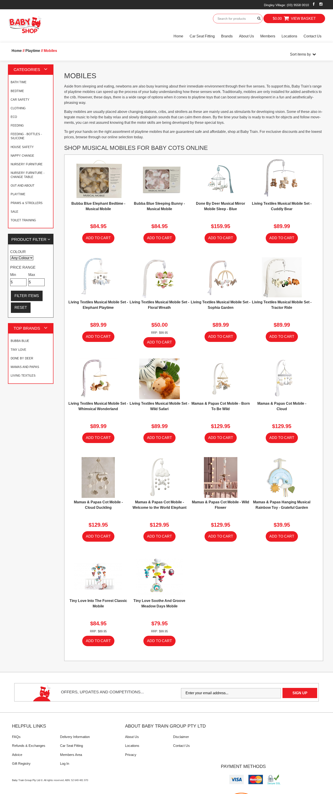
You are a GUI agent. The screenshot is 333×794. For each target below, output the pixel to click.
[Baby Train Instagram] (321, 4)
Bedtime (17, 91)
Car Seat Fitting (202, 36)
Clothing (18, 108)
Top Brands (27, 328)
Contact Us (312, 36)
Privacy (130, 755)
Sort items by (300, 54)
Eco (14, 117)
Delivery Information (75, 737)
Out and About (22, 185)
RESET (20, 307)
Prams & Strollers (27, 203)
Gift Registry (21, 763)
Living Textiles (23, 375)
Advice (17, 755)
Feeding (17, 125)
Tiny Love (18, 349)
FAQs (16, 737)
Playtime (18, 194)
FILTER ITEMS (26, 296)
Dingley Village (286, 5)
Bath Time (19, 82)
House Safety (22, 147)
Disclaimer (181, 737)
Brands (227, 36)
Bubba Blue (20, 341)
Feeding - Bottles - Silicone (26, 136)
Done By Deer (22, 358)
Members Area (71, 755)
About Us (246, 36)
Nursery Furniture (27, 164)
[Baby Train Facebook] (313, 4)
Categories (27, 69)
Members (267, 36)
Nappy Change (22, 155)
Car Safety (20, 99)
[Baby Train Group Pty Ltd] (25, 25)
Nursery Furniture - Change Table (27, 175)
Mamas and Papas (25, 367)
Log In (64, 763)
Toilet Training (23, 220)
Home (178, 36)
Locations (289, 36)
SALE (14, 211)
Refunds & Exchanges (28, 746)
